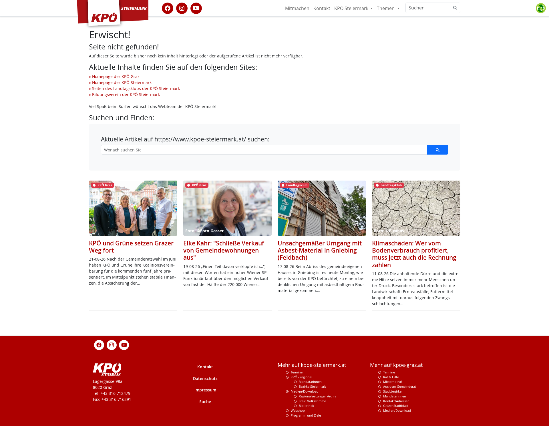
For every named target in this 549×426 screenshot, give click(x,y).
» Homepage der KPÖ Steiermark (120, 82)
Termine (297, 372)
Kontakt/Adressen (396, 401)
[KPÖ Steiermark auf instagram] (182, 8)
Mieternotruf (392, 381)
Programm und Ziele (306, 415)
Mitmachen (297, 8)
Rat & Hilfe (391, 377)
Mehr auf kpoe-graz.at (396, 365)
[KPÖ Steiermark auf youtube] (196, 8)
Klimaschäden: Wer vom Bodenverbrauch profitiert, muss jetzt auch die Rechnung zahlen (414, 254)
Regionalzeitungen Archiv (317, 396)
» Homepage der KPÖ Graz (114, 76)
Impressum (205, 390)
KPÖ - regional (301, 377)
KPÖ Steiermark (351, 8)
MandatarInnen (394, 396)
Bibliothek (306, 405)
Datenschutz (205, 378)
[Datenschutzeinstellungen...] (540, 8)
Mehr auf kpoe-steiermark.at (312, 365)
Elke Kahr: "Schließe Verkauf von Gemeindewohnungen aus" (223, 250)
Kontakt (321, 8)
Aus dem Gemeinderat (399, 386)
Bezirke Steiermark (312, 386)
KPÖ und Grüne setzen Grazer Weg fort (131, 246)
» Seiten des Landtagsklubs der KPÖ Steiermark (134, 88)
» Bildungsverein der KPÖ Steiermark (124, 94)
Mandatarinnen (310, 381)
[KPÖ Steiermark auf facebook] (167, 8)
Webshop (298, 410)
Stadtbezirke (392, 391)
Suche (205, 401)
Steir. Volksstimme (312, 401)
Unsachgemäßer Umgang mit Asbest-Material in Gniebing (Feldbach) (320, 250)
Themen (386, 8)
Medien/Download (305, 391)
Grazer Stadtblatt (395, 405)
